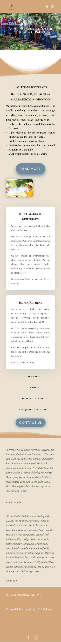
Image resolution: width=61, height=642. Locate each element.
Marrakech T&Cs (32, 595)
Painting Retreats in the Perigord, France (30, 30)
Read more (30, 168)
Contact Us (30, 422)
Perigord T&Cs (14, 595)
